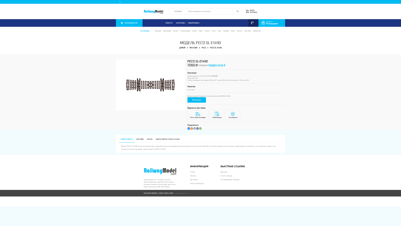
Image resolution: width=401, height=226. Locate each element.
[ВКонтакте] (188, 128)
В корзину (197, 100)
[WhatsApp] (200, 128)
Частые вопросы (197, 183)
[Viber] (197, 128)
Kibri (201, 31)
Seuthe (239, 31)
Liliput (207, 31)
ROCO (233, 31)
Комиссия (257, 31)
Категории (180, 23)
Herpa (194, 31)
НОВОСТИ (169, 23)
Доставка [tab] (140, 139)
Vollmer (247, 31)
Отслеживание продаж (230, 179)
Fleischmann (185, 31)
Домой (182, 48)
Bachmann (167, 31)
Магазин (193, 48)
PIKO (219, 31)
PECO (214, 31)
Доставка (194, 179)
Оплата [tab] (150, 139)
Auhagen (158, 31)
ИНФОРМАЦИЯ (193, 23)
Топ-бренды (145, 31)
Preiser (226, 31)
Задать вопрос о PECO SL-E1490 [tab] (168, 139)
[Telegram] (194, 128)
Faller (175, 31)
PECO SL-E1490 (216, 48)
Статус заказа (226, 176)
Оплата (193, 176)
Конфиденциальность (182, 193)
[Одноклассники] (191, 128)
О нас (192, 172)
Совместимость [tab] (127, 139)
